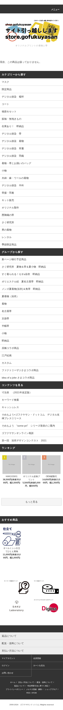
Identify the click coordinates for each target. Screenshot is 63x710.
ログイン (5, 665)
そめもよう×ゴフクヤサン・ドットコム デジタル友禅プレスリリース (30, 416)
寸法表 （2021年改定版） (17, 392)
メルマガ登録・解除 (34, 689)
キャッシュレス (10, 407)
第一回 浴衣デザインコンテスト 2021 (24, 440)
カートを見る (39, 665)
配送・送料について (44, 682)
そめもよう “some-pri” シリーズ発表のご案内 (28, 425)
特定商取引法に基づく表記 (37, 686)
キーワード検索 (10, 399)
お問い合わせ (7, 673)
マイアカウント (8, 658)
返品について (19, 686)
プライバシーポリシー (14, 689)
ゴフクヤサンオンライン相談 (18, 433)
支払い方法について (26, 682)
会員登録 (37, 658)
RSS (28, 693)
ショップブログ (51, 689)
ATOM (34, 693)
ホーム (12, 682)
